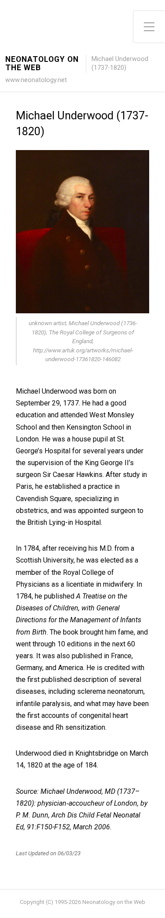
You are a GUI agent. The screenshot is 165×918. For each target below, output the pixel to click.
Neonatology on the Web (42, 63)
